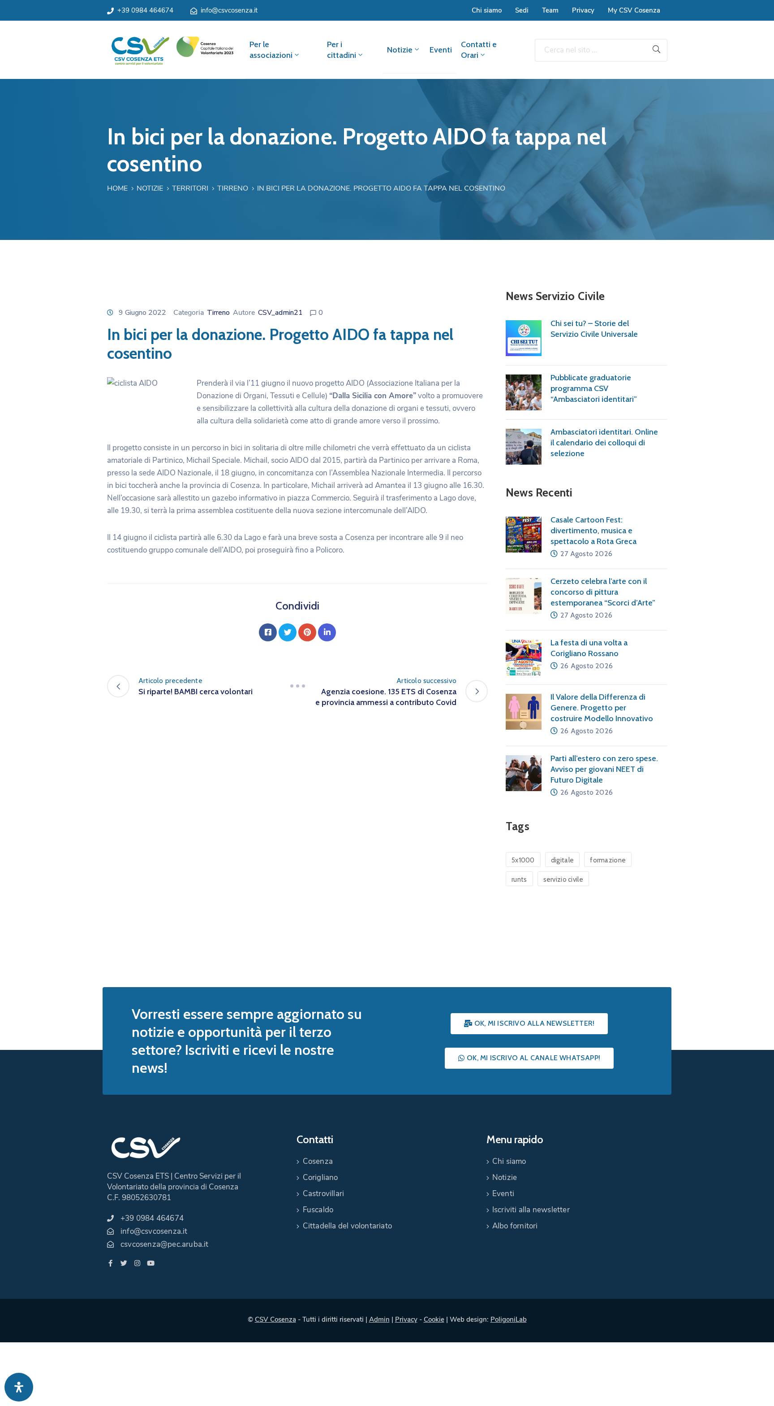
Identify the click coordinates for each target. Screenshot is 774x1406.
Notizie (400, 50)
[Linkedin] (327, 632)
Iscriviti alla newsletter (531, 1210)
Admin (379, 1319)
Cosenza (318, 1161)
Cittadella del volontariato (347, 1226)
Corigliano (320, 1177)
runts (519, 879)
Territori (190, 188)
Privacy (583, 10)
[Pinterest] (307, 632)
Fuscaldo (318, 1210)
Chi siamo (487, 10)
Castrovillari (323, 1193)
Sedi (522, 10)
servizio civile (563, 879)
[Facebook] (268, 632)
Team (550, 10)
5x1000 (523, 860)
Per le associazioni (270, 49)
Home (117, 188)
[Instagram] (137, 1263)
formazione (608, 860)
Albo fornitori (515, 1226)
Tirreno (232, 188)
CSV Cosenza (275, 1319)
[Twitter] (288, 632)
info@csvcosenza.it (229, 10)
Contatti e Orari (479, 49)
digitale (562, 860)
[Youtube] (150, 1263)
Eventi (441, 50)
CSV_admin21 (280, 313)
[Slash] (297, 686)
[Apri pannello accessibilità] (18, 1387)
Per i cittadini (341, 49)
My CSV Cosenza (634, 10)
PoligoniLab (508, 1319)
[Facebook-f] (110, 1263)
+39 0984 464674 (145, 10)
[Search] (656, 50)
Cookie (434, 1319)
